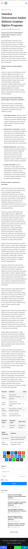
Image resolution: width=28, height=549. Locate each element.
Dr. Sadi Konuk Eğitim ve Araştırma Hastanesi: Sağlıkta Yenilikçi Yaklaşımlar (17, 503)
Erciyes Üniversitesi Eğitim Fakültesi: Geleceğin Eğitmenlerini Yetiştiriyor (17, 496)
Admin (10, 499)
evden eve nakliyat (11, 543)
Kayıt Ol (14, 483)
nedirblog (18, 543)
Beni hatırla (5, 480)
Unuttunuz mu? (22, 476)
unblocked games (21, 540)
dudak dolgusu (6, 540)
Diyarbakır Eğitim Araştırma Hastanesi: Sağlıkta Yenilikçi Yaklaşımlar (15, 518)
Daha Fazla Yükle (14, 532)
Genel (9, 9)
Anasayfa (5, 9)
